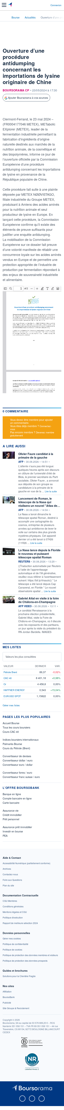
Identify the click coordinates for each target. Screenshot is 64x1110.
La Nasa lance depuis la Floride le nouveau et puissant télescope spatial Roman (39, 553)
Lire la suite (51, 491)
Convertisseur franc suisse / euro (21, 777)
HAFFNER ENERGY (14, 690)
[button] (4, 5)
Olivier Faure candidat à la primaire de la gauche (35, 455)
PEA (5, 835)
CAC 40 (8, 678)
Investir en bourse (13, 831)
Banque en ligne (12, 794)
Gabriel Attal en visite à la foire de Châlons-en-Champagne (38, 600)
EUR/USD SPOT (12, 696)
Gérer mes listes (11, 705)
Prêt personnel (11, 819)
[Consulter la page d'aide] (46, 5)
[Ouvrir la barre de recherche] (41, 5)
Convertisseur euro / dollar (18, 764)
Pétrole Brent (10, 672)
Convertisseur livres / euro (17, 772)
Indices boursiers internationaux (21, 739)
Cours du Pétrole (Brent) (16, 748)
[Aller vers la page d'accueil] (10, 5)
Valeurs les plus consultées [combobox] (21, 656)
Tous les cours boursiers (16, 727)
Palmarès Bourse (12, 744)
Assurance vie (10, 810)
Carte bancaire (11, 802)
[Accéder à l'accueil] (5, 17)
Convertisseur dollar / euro (18, 760)
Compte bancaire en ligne (17, 798)
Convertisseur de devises (17, 756)
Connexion (55, 5)
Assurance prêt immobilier (17, 827)
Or (5, 684)
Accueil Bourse (11, 723)
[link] (26, 863)
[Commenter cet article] (11, 110)
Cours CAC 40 (11, 731)
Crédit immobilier (12, 815)
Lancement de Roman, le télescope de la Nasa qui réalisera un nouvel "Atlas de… (39, 502)
